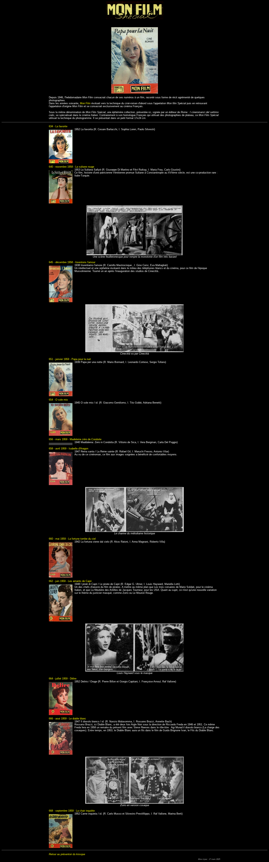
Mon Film (85, 103)
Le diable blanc (77, 718)
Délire (73, 678)
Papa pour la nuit (81, 359)
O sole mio (61, 399)
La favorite (61, 126)
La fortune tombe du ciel (82, 538)
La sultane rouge (84, 166)
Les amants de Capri (80, 581)
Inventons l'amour (85, 262)
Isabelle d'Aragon (78, 448)
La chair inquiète (85, 810)
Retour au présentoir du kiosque (67, 854)
